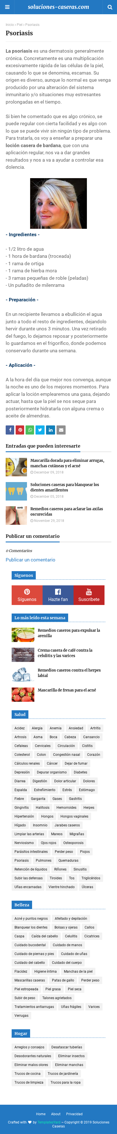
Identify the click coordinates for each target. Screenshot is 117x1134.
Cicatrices (91, 936)
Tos (71, 878)
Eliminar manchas (69, 1065)
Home (40, 1114)
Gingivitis (21, 808)
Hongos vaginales (74, 816)
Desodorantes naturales (32, 1056)
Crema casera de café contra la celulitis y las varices (65, 653)
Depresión (22, 772)
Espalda (20, 790)
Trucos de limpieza (28, 1082)
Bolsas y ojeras (66, 927)
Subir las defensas (28, 878)
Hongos (47, 816)
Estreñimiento (44, 790)
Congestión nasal (66, 755)
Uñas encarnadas (27, 887)
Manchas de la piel (78, 972)
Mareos (56, 834)
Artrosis (20, 737)
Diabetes (80, 772)
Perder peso (64, 852)
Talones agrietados (57, 998)
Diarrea (20, 781)
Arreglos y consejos (29, 1047)
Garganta (38, 799)
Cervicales (43, 746)
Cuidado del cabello (29, 963)
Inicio (10, 25)
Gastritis (75, 799)
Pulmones (43, 861)
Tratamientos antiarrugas (34, 1007)
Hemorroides (66, 808)
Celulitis (71, 936)
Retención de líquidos (30, 869)
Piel (19, 25)
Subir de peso (24, 998)
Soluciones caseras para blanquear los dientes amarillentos (64, 487)
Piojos (85, 852)
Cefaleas (21, 746)
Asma (38, 737)
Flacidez (20, 972)
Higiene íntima (45, 972)
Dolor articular (65, 781)
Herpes (88, 808)
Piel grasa (53, 989)
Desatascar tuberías (66, 1047)
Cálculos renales (27, 763)
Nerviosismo (24, 843)
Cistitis (87, 746)
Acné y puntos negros (31, 919)
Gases (57, 799)
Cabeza (70, 737)
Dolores (89, 781)
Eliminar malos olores (31, 1065)
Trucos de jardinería (63, 1074)
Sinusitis (80, 869)
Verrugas (21, 1016)
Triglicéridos (91, 878)
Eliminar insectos (71, 1056)
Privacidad (74, 1114)
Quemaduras (68, 861)
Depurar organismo (52, 772)
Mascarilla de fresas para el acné (67, 690)
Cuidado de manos (67, 945)
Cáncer (52, 763)
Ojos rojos (48, 843)
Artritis (95, 728)
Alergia (37, 728)
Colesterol (22, 755)
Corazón (93, 755)
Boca (53, 737)
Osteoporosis (73, 843)
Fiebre (19, 799)
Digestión (40, 781)
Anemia (56, 728)
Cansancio (91, 737)
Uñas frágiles (71, 1007)
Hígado (20, 825)
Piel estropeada (26, 989)
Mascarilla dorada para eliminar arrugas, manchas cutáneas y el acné (67, 463)
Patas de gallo (63, 980)
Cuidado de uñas (74, 954)
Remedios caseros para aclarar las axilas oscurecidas (66, 512)
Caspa (19, 936)
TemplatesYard (48, 1122)
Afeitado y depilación (71, 919)
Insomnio (40, 825)
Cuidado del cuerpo (67, 963)
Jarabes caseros (67, 825)
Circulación (66, 746)
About (55, 1114)
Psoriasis (21, 861)
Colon (41, 755)
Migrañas (77, 834)
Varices (94, 1007)
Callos (89, 927)
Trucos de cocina (27, 1074)
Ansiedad (76, 728)
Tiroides (56, 878)
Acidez (19, 728)
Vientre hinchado (62, 887)
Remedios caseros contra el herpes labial (69, 673)
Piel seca (75, 989)
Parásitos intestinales (31, 852)
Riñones (60, 869)
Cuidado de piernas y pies (34, 954)
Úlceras (87, 887)
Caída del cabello (45, 936)
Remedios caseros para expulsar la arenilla (69, 633)
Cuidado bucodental (30, 945)
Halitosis (42, 808)
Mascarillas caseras (29, 980)
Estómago (87, 790)
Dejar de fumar (76, 763)
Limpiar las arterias (29, 834)
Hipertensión (24, 816)
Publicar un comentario (30, 560)
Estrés (67, 790)
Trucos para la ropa (66, 1082)
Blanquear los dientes (30, 927)
